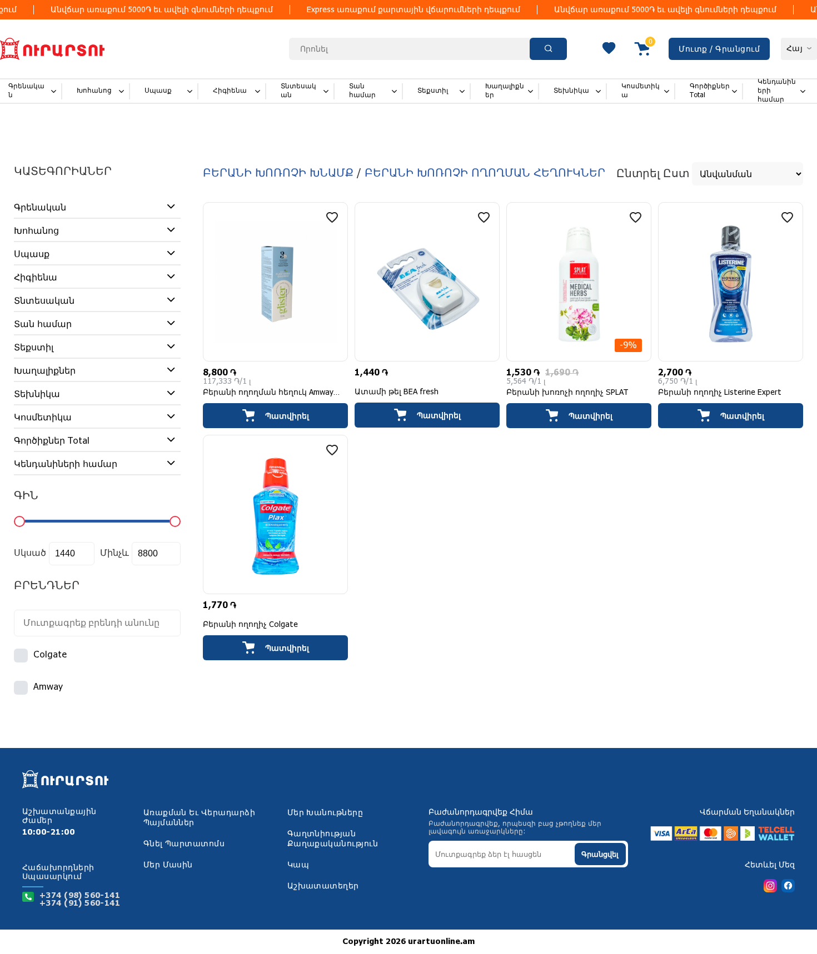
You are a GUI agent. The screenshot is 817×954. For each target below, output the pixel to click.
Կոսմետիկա (640, 90)
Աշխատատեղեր (323, 886)
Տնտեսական (298, 90)
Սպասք (158, 91)
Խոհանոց (94, 91)
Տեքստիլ (432, 91)
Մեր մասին (168, 865)
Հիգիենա (230, 91)
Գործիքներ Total (710, 90)
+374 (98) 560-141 (79, 896)
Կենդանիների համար (777, 91)
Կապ (298, 865)
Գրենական (26, 90)
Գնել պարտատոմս (184, 844)
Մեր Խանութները (325, 813)
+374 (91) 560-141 (79, 903)
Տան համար (362, 90)
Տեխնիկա (571, 91)
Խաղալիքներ (504, 90)
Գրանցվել (600, 854)
